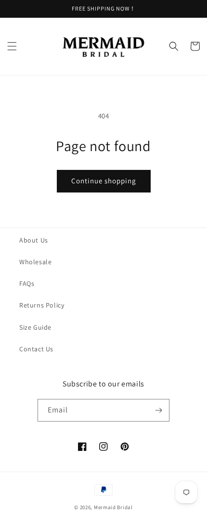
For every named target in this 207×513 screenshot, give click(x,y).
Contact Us (36, 349)
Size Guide (35, 327)
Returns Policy (41, 305)
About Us (33, 240)
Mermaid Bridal (113, 507)
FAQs (26, 283)
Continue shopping (103, 180)
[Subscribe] (158, 410)
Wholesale (35, 261)
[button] (12, 46)
